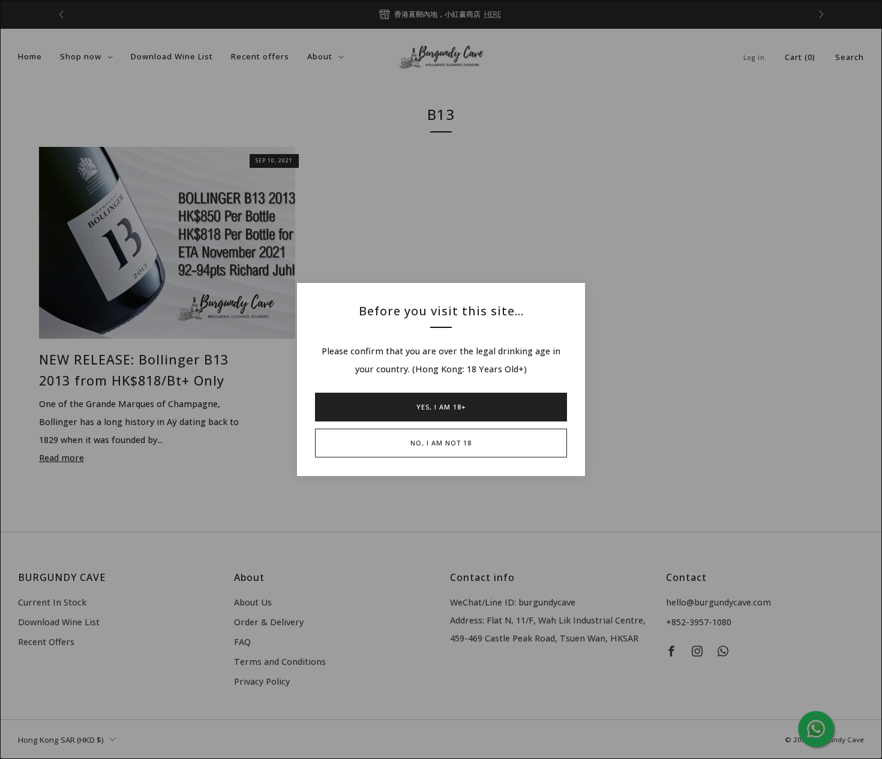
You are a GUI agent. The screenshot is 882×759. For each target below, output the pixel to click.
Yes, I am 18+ (441, 406)
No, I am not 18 (441, 442)
